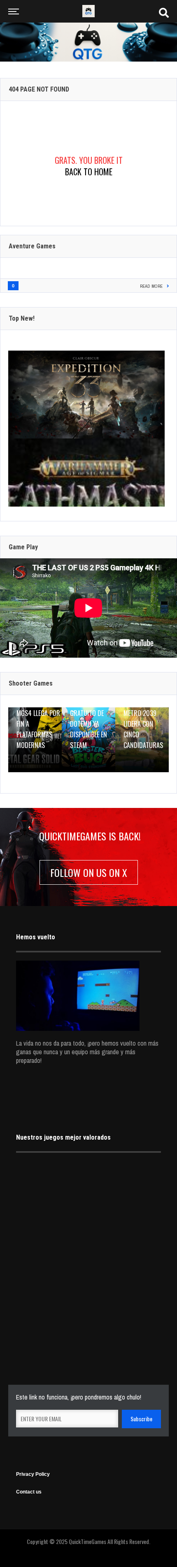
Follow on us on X (88, 872)
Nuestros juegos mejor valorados (63, 1137)
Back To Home (88, 171)
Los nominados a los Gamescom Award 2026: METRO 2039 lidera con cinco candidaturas (145, 713)
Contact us (29, 1492)
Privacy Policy (33, 1474)
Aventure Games (32, 246)
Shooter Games (31, 683)
